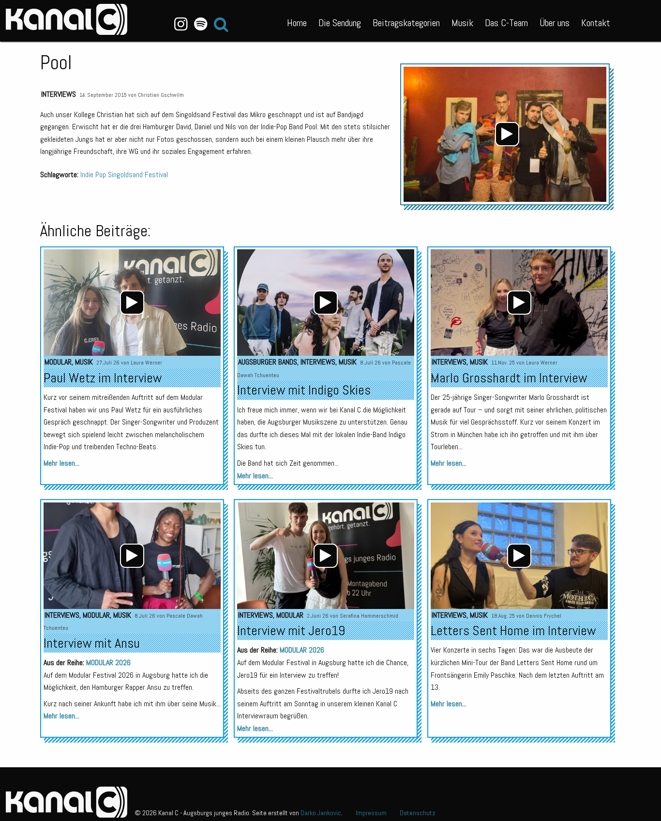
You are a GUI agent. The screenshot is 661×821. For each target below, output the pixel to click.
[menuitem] (297, 20)
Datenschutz (418, 812)
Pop (100, 174)
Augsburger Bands (267, 362)
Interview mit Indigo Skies (304, 389)
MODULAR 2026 (108, 662)
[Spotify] (201, 24)
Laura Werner (146, 362)
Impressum (371, 812)
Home (297, 22)
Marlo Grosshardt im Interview (509, 377)
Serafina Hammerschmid (369, 615)
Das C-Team (506, 22)
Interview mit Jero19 (291, 630)
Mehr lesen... (61, 463)
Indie (86, 174)
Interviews (58, 94)
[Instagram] (181, 24)
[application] (507, 134)
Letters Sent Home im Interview (513, 630)
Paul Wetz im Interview (103, 377)
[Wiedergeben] (507, 134)
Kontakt (595, 22)
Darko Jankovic (320, 812)
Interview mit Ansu (92, 643)
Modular (58, 362)
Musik (462, 22)
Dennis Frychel (543, 615)
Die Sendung (339, 22)
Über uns (555, 22)
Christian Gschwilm (161, 94)
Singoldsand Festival (138, 174)
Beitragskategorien (406, 22)
